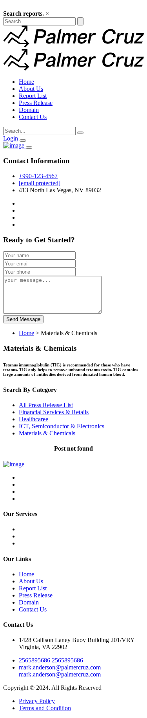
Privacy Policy (37, 701)
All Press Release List (46, 405)
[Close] (29, 147)
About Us (31, 88)
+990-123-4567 (38, 176)
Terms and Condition (45, 708)
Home (26, 81)
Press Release (36, 102)
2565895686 (34, 660)
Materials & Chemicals (47, 433)
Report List (33, 95)
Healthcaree (33, 419)
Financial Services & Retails (54, 412)
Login (10, 138)
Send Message (23, 319)
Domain (29, 109)
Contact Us (33, 117)
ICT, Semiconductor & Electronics (61, 426)
